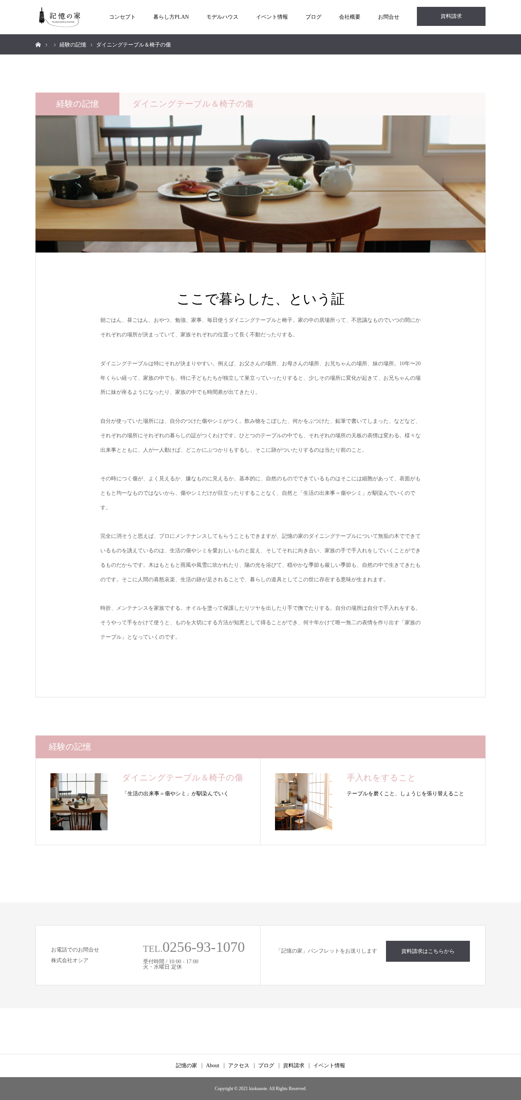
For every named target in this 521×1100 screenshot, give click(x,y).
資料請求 (451, 16)
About (212, 1065)
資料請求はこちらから (428, 951)
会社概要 (349, 17)
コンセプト (122, 17)
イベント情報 (272, 17)
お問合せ (388, 17)
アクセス (238, 1065)
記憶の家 (186, 1065)
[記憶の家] (59, 17)
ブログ (314, 17)
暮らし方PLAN (171, 17)
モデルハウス (222, 17)
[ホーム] (38, 44)
